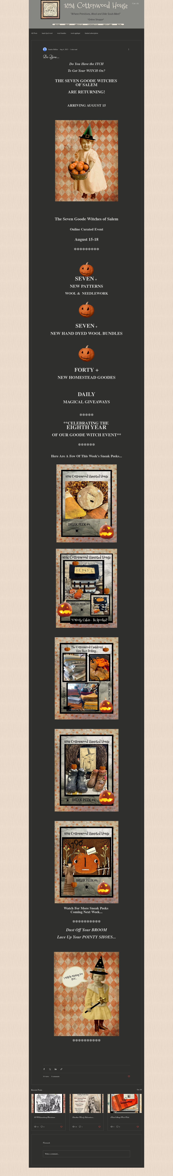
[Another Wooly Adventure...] (87, 1103)
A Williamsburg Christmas (44, 1117)
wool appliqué (75, 33)
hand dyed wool (47, 33)
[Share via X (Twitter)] (50, 1069)
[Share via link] (61, 1069)
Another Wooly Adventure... (83, 1117)
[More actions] (128, 49)
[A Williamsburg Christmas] (48, 1103)
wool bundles (61, 33)
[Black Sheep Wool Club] (125, 1103)
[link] (136, 3)
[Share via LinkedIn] (55, 1069)
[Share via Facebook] (44, 1069)
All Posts (34, 33)
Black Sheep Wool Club (120, 1117)
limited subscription (91, 33)
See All (139, 1089)
